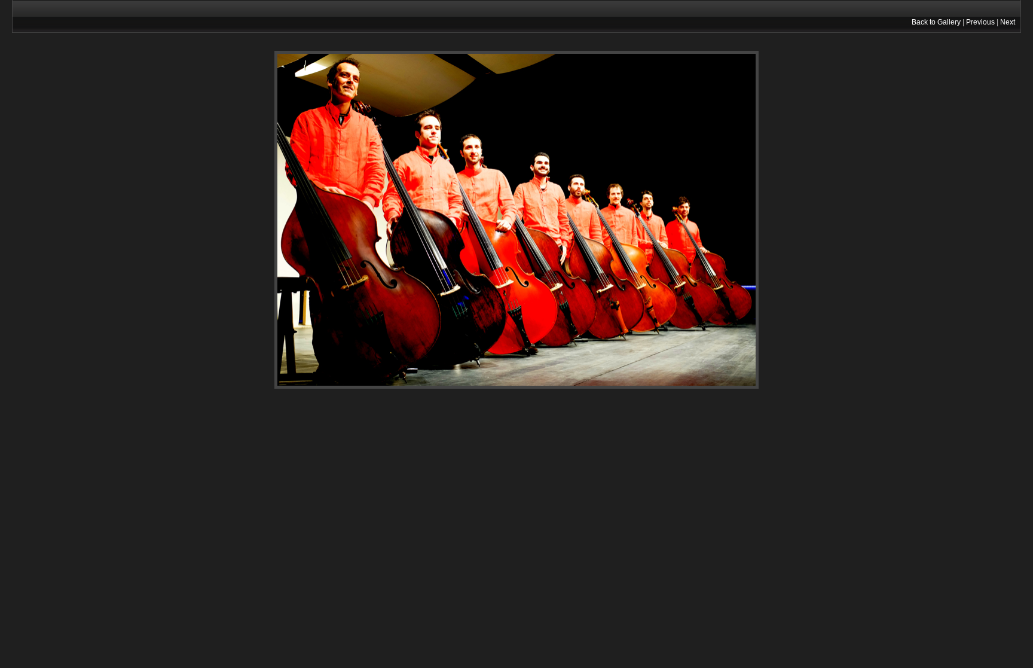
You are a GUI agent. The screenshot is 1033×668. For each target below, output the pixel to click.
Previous (980, 22)
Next (1007, 22)
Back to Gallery (936, 22)
